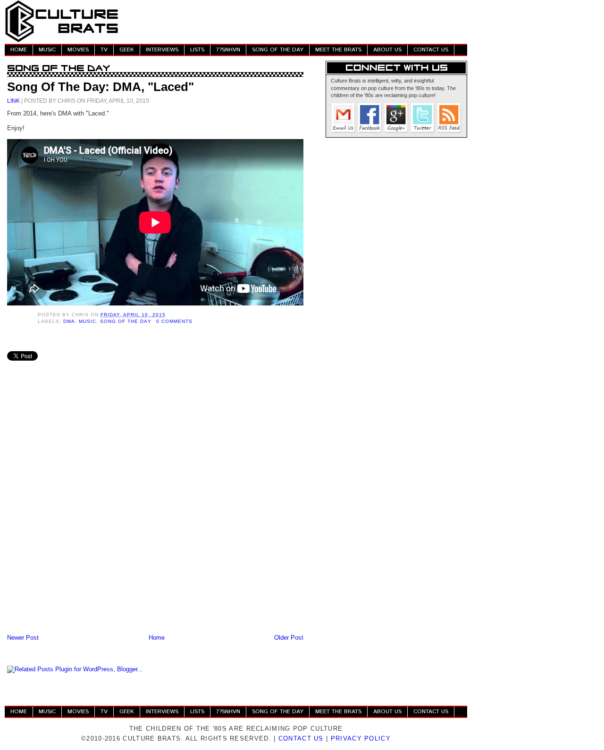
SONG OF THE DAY (277, 50)
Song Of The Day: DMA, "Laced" (100, 87)
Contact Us (301, 738)
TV (104, 50)
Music (87, 321)
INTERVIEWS (162, 50)
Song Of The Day (125, 321)
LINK (13, 101)
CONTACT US (430, 50)
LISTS (197, 50)
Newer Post (23, 637)
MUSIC (47, 50)
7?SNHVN (228, 50)
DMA (69, 321)
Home (157, 637)
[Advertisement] (295, 21)
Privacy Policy (361, 738)
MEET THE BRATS (338, 50)
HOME (18, 50)
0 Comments (174, 321)
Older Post (288, 637)
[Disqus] (155, 508)
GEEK (126, 50)
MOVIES (78, 50)
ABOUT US (387, 50)
